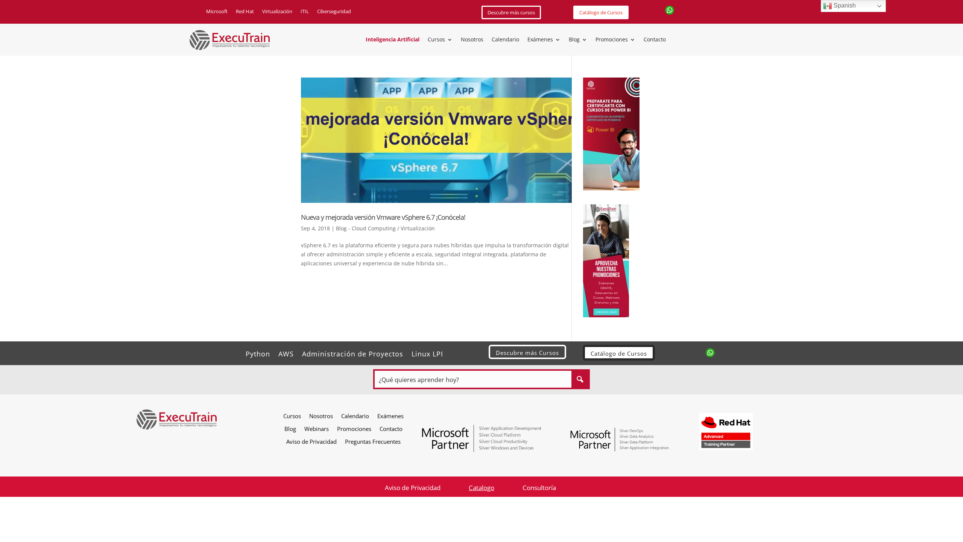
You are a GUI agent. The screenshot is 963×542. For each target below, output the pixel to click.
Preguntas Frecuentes (373, 441)
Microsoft (217, 12)
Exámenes (540, 40)
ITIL (305, 12)
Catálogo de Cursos (601, 12)
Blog (574, 40)
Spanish (844, 5)
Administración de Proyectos (352, 352)
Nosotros (472, 40)
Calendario (505, 40)
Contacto (655, 40)
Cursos (436, 40)
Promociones (611, 40)
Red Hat (245, 12)
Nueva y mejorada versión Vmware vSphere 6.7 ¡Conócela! (383, 217)
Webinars (316, 428)
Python (258, 352)
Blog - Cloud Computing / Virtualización (385, 228)
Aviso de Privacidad (311, 441)
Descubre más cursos (511, 12)
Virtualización (277, 12)
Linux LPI (427, 352)
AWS (286, 352)
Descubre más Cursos (527, 352)
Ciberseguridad (334, 12)
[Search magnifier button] (579, 379)
